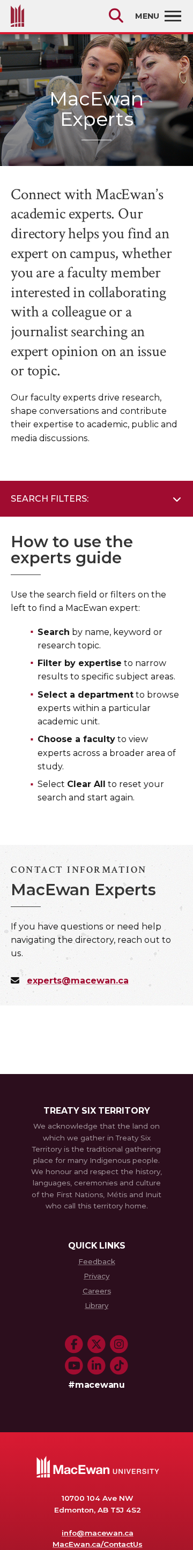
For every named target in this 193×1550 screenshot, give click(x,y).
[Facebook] (74, 1344)
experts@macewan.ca (78, 981)
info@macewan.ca (97, 1533)
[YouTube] (74, 1366)
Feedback (96, 1261)
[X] (96, 1344)
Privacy (96, 1276)
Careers (97, 1291)
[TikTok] (119, 1366)
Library (96, 1305)
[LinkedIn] (96, 1366)
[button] (96, 499)
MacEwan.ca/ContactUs (97, 1544)
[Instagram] (119, 1344)
